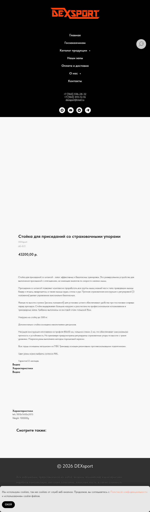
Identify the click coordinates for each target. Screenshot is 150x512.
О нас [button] (74, 73)
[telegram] (88, 110)
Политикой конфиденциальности (128, 491)
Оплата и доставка (75, 66)
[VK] (79, 110)
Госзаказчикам (75, 43)
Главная (75, 35)
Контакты (75, 81)
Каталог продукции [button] (74, 50)
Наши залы (75, 58)
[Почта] (71, 110)
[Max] (62, 110)
